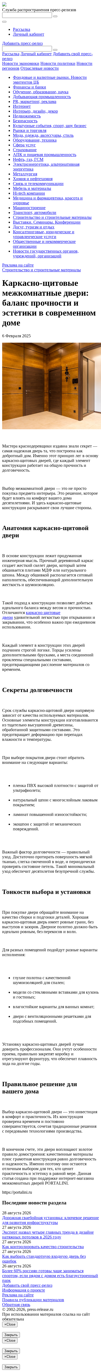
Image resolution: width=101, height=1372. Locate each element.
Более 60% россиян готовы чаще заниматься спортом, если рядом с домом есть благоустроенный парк (50, 1276)
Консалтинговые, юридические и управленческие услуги (43, 234)
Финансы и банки (29, 87)
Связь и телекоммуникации (38, 183)
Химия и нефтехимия (33, 178)
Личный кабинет (28, 34)
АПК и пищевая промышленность (44, 154)
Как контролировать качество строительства (43, 1246)
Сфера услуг (24, 145)
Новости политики (57, 63)
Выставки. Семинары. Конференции (47, 222)
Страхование (25, 149)
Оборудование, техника (35, 140)
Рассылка (21, 29)
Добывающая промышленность (42, 96)
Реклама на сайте (18, 265)
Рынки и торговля (29, 130)
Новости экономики (20, 63)
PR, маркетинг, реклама (34, 101)
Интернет (22, 106)
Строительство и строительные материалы (52, 217)
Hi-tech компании (29, 193)
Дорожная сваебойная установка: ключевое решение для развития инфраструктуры (50, 1220)
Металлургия (25, 174)
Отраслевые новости (39, 68)
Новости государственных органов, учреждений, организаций (46, 253)
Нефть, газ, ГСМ (28, 159)
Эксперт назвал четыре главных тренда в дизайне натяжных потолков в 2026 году (48, 1234)
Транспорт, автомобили (34, 212)
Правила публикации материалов (33, 1299)
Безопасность (25, 121)
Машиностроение (29, 207)
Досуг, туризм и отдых (33, 227)
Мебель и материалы (32, 188)
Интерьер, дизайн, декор (35, 111)
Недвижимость (27, 116)
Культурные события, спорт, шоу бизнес (49, 125)
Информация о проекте (23, 1290)
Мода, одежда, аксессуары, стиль (43, 135)
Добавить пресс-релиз (22, 43)
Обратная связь (16, 1304)
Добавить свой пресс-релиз (27, 1285)
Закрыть (11, 1335)
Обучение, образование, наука (40, 92)
